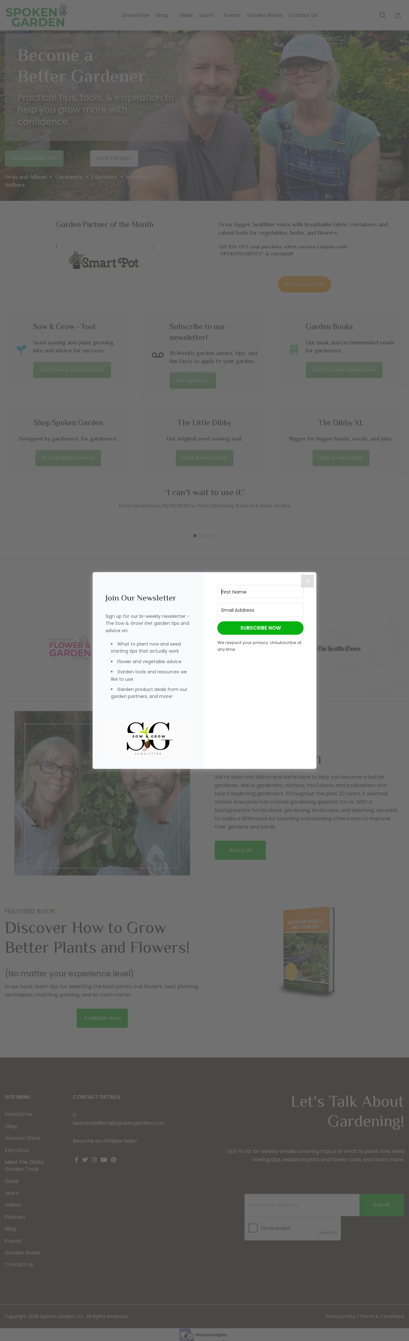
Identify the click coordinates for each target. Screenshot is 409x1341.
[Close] (307, 581)
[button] (148, 738)
